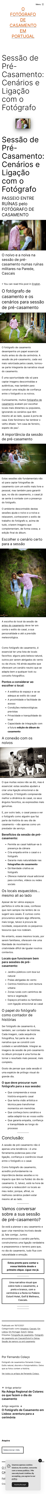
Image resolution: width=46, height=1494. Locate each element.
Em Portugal (14, 1332)
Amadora (24, 1328)
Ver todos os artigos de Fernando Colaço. (20, 1373)
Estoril (24, 1332)
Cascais (32, 1328)
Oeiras (30, 1332)
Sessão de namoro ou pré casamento (18, 1341)
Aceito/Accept (20, 1484)
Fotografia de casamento (22, 1335)
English (36, 284)
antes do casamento (13, 625)
